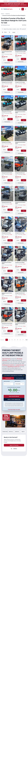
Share (25, 25)
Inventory (8, 13)
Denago (10, 54)
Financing (8, 378)
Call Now (15, 448)
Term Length (17, 381)
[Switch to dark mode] (19, 9)
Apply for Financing (14, 399)
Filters (5, 32)
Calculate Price (14, 396)
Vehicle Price (7, 381)
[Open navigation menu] (25, 9)
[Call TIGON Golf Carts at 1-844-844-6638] (22, 9)
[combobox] (13, 32)
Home (2, 13)
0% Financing (20, 378)
